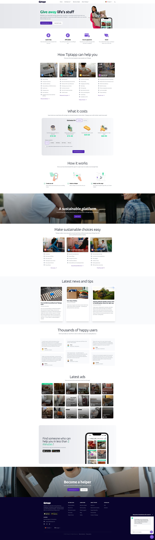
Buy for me (100, 95)
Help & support (83, 510)
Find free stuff (100, 268)
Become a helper (76, 1)
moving (79, 120)
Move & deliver (71, 505)
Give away (53, 268)
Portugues (109, 1)
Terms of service (82, 534)
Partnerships (93, 512)
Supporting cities (94, 510)
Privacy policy (88, 534)
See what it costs (57, 23)
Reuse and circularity (95, 507)
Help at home (82, 99)
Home (61, 1)
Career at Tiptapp (94, 515)
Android (106, 507)
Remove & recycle (64, 95)
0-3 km (47, 142)
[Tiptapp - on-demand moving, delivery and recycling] (42, 2)
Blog (81, 512)
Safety (81, 515)
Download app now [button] (45, 23)
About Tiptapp (85, 1)
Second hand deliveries (76, 265)
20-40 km (58, 142)
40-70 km (64, 142)
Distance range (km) (48, 140)
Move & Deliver (44, 98)
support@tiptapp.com (50, 521)
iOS (105, 505)
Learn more (77, 216)
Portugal (57, 527)
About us (92, 505)
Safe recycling (83, 507)
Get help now (67, 1)
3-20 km (52, 142)
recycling (85, 120)
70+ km (69, 142)
